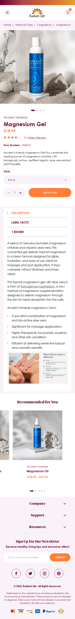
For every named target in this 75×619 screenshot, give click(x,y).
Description (20, 213)
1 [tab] (33, 110)
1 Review (17, 232)
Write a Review (37, 137)
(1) (25, 137)
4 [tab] (43, 110)
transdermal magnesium (38, 286)
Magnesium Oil (37, 471)
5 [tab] (44, 491)
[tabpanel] (37, 444)
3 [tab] (40, 110)
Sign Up (60, 557)
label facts (20, 222)
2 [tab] (37, 110)
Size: (7, 171)
